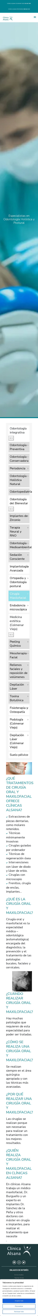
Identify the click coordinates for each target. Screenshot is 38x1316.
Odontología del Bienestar (19, 501)
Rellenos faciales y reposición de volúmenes (18, 671)
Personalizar (19, 1306)
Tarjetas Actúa (19, 1278)
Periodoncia (17, 468)
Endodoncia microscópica (18, 607)
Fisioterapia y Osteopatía (19, 710)
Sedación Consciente (17, 557)
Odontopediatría (19, 492)
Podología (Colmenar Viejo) (17, 723)
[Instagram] (19, 1262)
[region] (19, 1297)
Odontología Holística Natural (18, 480)
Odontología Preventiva (18, 447)
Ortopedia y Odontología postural (18, 582)
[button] (34, 17)
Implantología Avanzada (19, 568)
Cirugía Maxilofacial (18, 596)
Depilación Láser (17, 687)
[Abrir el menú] (11, 438)
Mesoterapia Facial (18, 655)
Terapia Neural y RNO (15, 532)
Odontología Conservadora (19, 459)
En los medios (18, 1275)
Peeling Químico (15, 644)
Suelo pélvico (19, 755)
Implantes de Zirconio (19, 518)
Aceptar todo (19, 1301)
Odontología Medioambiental (19, 545)
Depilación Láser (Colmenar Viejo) (17, 741)
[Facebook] (14, 1262)
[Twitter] (24, 1262)
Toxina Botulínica (16, 698)
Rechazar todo (19, 1312)
